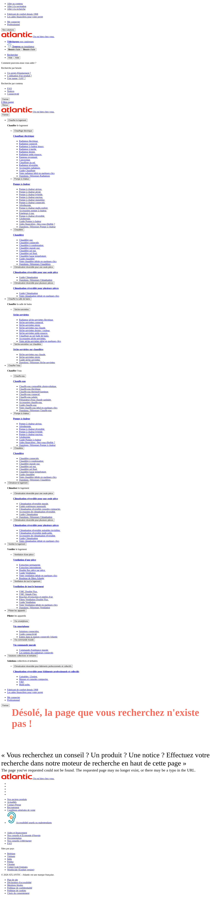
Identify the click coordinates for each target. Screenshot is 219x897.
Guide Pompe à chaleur (30, 221)
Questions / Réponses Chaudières (35, 264)
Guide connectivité (28, 634)
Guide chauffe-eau (27, 405)
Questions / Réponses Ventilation (34, 607)
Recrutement (13, 807)
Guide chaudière (27, 258)
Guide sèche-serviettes (29, 360)
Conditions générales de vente (21, 810)
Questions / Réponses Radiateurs (34, 176)
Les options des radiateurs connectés (36, 652)
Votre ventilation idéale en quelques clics (38, 575)
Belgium (11, 853)
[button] (17, 120)
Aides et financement (17, 832)
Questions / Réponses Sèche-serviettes (37, 362)
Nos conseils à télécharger (19, 841)
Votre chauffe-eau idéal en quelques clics (38, 408)
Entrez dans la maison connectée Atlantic (38, 637)
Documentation (14, 838)
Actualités (12, 802)
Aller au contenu (15, 3)
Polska (10, 861)
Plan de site (12, 880)
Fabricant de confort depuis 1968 (22, 14)
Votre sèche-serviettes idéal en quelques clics (40, 341)
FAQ (9, 843)
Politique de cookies (16, 890)
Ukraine (11, 864)
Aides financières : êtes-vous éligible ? (37, 224)
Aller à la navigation (16, 6)
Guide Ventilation (27, 573)
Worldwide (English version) (20, 869)
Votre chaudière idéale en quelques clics (37, 261)
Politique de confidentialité (19, 888)
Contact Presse (14, 804)
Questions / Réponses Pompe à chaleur (37, 226)
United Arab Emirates (17, 867)
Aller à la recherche (16, 9)
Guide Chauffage (27, 170)
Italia (9, 859)
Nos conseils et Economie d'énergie (24, 835)
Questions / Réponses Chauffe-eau (35, 410)
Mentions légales (15, 885)
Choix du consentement (18, 893)
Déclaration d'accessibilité (19, 882)
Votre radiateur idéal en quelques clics (37, 173)
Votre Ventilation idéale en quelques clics (38, 605)
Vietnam (11, 856)
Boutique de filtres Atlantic (31, 578)
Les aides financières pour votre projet (25, 16)
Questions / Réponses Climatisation (35, 280)
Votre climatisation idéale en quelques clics (39, 296)
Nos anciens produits (17, 799)
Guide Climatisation (28, 277)
